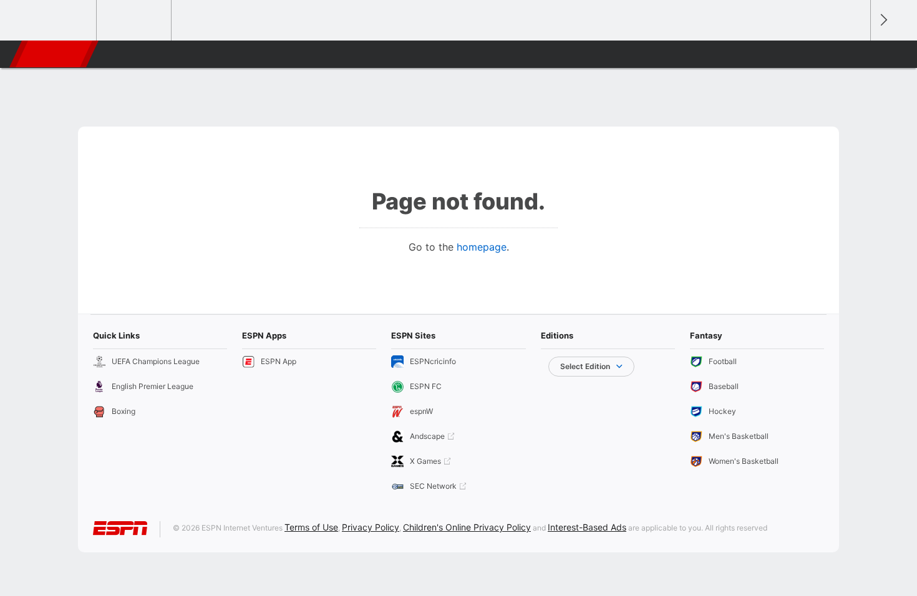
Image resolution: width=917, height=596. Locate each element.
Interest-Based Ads (587, 527)
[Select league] (60, 20)
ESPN (55, 54)
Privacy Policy (370, 527)
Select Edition (585, 366)
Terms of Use (311, 527)
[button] (855, 54)
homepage (482, 247)
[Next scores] (882, 20)
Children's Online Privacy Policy (467, 527)
